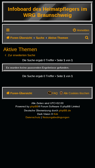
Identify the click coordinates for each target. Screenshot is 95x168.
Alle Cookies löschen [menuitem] (76, 93)
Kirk (56, 114)
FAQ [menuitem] (55, 93)
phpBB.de (65, 110)
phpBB (34, 106)
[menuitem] (80, 30)
